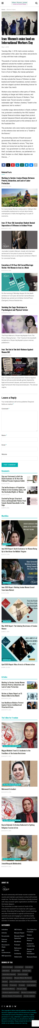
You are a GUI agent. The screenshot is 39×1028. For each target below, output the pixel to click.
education (29, 967)
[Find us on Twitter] (4, 1006)
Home (3, 10)
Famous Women (4, 940)
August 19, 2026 (6, 710)
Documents (5, 936)
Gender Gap (26, 971)
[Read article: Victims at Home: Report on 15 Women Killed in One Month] (32, 696)
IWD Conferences (6, 951)
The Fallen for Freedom (11, 746)
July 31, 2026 (5, 554)
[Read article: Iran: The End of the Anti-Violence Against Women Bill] (19, 366)
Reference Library (17, 949)
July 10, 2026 (5, 483)
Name (4, 435)
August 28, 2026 (6, 186)
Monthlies (7, 544)
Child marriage (7, 967)
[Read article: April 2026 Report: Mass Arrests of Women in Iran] (19, 649)
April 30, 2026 (6, 667)
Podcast (17, 945)
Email (4, 445)
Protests (22, 985)
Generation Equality (9, 974)
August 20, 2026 (6, 792)
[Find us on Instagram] (12, 1006)
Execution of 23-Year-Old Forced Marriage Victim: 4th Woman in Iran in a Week (17, 266)
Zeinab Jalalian (29, 996)
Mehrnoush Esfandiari (9, 789)
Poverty (5, 985)
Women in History (30, 939)
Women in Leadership (31, 945)
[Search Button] (36, 3)
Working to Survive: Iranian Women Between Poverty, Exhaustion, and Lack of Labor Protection (18, 181)
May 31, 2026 (5, 631)
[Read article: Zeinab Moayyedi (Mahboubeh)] (19, 848)
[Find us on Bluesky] (15, 1006)
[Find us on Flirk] (10, 1006)
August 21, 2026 (6, 756)
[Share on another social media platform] (35, 165)
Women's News (11, 10)
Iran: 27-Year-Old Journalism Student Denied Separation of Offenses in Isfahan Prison (18, 224)
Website (4, 454)
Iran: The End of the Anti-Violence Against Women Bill (17, 350)
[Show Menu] (3, 3)
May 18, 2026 (5, 508)
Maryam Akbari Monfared (23, 978)
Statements (18, 957)
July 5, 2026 (5, 593)
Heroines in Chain (5, 946)
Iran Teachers (7, 978)
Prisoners (13, 985)
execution (6, 971)
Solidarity (17, 954)
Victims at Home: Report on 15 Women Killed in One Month (12, 694)
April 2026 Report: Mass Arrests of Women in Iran (18, 664)
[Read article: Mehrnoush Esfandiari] (19, 774)
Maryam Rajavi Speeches (19, 937)
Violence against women (11, 992)
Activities (5, 930)
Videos (29, 935)
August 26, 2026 (6, 270)
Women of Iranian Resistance (30, 951)
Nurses (5, 982)
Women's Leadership (28, 992)
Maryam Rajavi (19, 933)
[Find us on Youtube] (7, 1006)
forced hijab (16, 971)
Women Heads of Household (12, 996)
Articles (4, 933)
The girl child (21, 989)
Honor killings (22, 974)
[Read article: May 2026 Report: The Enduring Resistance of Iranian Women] (19, 610)
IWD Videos (18, 930)
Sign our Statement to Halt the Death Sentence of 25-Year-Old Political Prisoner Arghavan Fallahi (13, 478)
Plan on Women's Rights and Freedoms (23, 982)
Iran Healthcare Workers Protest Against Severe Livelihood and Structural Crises (13, 704)
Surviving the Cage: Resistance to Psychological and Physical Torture (15, 308)
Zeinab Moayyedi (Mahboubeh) (11, 863)
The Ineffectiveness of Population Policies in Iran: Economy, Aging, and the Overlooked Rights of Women (14, 489)
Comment (6, 409)
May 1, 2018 (5, 47)
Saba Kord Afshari (8, 989)
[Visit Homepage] (19, 3)
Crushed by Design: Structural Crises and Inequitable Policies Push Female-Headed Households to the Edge (14, 501)
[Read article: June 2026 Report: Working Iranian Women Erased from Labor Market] (19, 572)
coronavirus (19, 967)
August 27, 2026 (6, 228)
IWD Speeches (6, 956)
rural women (31, 985)
